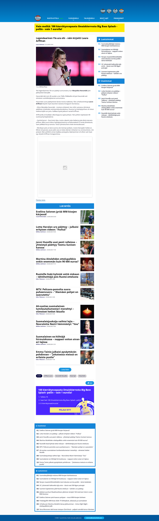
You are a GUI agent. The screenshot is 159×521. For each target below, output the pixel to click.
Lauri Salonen (40, 44)
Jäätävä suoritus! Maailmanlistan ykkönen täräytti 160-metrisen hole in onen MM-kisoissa (65, 493)
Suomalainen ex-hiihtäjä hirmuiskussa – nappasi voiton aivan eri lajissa (58, 339)
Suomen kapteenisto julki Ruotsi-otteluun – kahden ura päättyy (61, 489)
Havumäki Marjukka (61, 376)
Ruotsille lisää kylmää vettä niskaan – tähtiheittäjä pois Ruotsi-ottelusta (57, 275)
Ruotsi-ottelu (55, 18)
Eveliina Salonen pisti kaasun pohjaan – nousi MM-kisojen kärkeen (62, 497)
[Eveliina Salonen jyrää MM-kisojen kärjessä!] (87, 217)
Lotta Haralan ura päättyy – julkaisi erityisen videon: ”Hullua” (57, 228)
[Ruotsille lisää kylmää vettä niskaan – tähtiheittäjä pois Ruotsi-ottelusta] (87, 279)
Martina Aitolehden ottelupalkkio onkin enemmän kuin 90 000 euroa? (57, 260)
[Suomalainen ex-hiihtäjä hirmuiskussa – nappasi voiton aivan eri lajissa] (87, 342)
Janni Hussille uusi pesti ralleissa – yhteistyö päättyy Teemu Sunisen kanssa (56, 244)
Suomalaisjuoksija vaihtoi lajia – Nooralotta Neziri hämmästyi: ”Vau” (57, 323)
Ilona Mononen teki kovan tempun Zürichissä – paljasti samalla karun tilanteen (66, 509)
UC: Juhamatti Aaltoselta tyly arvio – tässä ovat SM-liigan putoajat (61, 485)
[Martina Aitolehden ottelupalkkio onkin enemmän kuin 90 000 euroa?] (87, 264)
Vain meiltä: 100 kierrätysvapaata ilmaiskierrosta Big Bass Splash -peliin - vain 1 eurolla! (76, 28)
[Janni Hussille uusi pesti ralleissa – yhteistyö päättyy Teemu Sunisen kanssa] (87, 247)
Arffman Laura (48, 376)
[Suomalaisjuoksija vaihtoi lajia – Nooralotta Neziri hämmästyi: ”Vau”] (87, 327)
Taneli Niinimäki (41, 216)
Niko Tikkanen (40, 279)
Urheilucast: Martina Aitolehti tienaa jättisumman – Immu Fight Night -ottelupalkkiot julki (63, 505)
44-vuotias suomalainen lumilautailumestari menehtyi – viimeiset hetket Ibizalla (55, 308)
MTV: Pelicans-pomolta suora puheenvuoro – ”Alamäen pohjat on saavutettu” (57, 292)
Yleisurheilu (73, 18)
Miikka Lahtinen (41, 232)
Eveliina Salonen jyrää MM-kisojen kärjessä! (56, 213)
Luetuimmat (42, 471)
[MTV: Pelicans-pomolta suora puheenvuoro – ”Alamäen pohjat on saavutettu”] (87, 295)
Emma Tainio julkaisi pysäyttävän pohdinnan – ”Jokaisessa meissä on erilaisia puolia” (57, 354)
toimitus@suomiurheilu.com (94, 518)
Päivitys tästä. (40, 200)
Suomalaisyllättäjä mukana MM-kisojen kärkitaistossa (58, 475)
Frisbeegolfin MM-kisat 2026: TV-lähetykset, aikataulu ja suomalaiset (63, 501)
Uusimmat (42, 426)
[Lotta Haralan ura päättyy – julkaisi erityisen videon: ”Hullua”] (87, 232)
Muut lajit (104, 18)
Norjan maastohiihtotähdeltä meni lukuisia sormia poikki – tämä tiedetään (65, 482)
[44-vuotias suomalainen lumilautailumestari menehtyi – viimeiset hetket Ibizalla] (87, 311)
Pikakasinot (119, 18)
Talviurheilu (89, 18)
